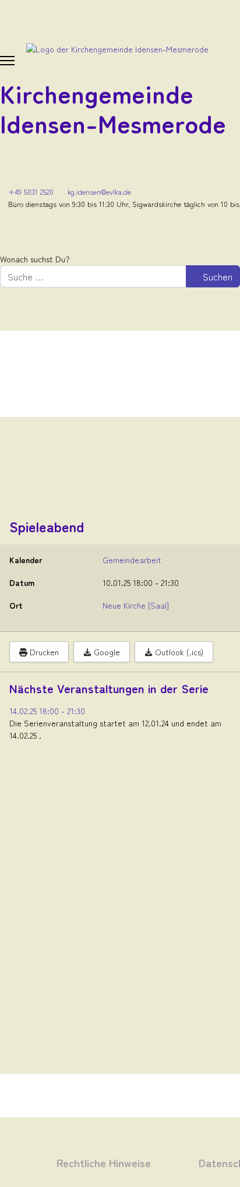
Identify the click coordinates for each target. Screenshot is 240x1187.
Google (105, 652)
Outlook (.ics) (178, 652)
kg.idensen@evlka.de (99, 191)
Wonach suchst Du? (35, 259)
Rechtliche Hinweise (104, 1162)
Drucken (43, 652)
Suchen (216, 276)
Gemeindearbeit (132, 560)
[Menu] (7, 60)
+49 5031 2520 (31, 191)
